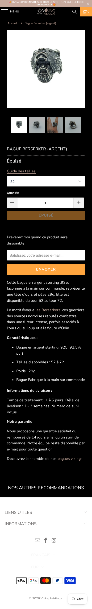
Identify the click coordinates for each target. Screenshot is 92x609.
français (40, 555)
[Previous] (10, 70)
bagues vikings (70, 458)
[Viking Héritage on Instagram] (54, 541)
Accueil (12, 23)
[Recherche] (74, 11)
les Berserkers (47, 310)
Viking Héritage (51, 598)
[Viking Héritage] (46, 11)
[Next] (81, 70)
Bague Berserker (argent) (40, 23)
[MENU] (2, 11)
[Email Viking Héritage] (37, 541)
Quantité (13, 193)
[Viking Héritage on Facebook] (45, 541)
